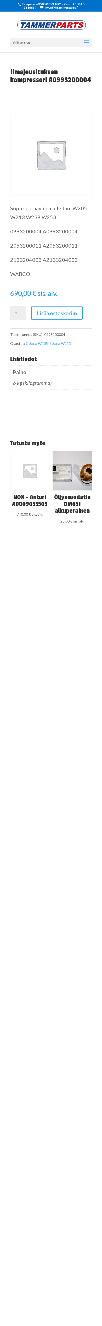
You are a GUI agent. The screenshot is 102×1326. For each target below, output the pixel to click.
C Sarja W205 (37, 343)
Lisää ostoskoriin (57, 313)
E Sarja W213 (60, 343)
